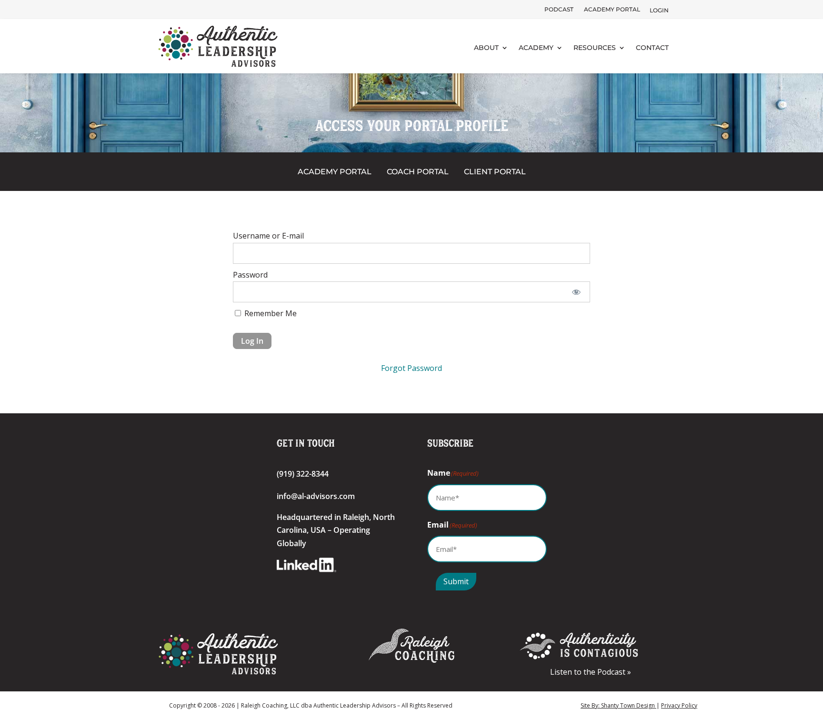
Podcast (558, 9)
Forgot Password (411, 368)
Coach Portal (418, 171)
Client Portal (495, 171)
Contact (652, 47)
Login (659, 10)
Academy (536, 47)
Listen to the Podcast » (592, 672)
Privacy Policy (679, 705)
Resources (594, 47)
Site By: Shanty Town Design (618, 705)
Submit (456, 581)
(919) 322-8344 (303, 474)
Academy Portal (612, 9)
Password (250, 275)
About (486, 47)
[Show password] (576, 291)
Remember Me (269, 313)
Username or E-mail (268, 235)
